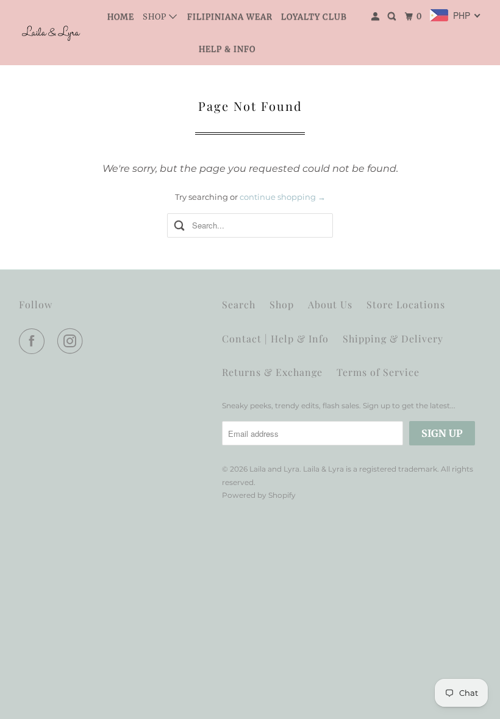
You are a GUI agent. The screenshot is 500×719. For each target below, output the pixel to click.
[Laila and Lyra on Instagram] (72, 341)
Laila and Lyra (274, 468)
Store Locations (405, 304)
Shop (156, 17)
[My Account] (376, 16)
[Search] (393, 16)
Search (238, 304)
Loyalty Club (314, 17)
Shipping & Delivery (393, 338)
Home (120, 17)
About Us (330, 304)
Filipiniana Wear (230, 17)
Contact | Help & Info (275, 338)
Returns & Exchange (272, 372)
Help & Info (227, 49)
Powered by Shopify (259, 495)
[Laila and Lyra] (52, 32)
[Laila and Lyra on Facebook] (34, 341)
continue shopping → (283, 197)
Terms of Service (378, 372)
